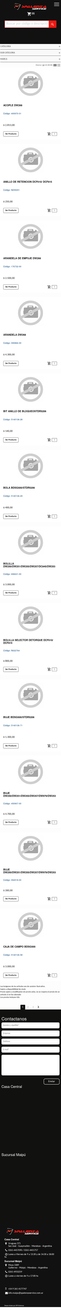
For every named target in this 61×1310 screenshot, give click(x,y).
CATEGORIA (30, 46)
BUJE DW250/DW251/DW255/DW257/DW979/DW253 (29, 794)
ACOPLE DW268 (12, 105)
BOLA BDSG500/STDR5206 (19, 487)
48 (48, 65)
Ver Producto (11, 134)
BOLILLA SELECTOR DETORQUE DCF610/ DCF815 (28, 641)
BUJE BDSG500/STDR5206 (18, 717)
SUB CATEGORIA (30, 53)
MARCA (30, 59)
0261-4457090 (15, 1250)
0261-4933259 (15, 1272)
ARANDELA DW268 (14, 334)
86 (51, 65)
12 (43, 65)
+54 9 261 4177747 (17, 1289)
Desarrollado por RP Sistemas (14, 1305)
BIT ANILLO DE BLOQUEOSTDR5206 (24, 411)
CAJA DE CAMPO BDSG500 (19, 946)
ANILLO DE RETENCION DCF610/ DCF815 (27, 181)
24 (46, 65)
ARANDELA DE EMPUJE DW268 (22, 258)
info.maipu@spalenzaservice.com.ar (25, 1293)
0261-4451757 (31, 1250)
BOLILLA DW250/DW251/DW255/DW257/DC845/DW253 (29, 565)
